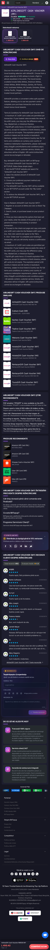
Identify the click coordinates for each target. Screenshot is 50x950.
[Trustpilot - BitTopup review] (25, 918)
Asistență (7, 827)
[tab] (10, 59)
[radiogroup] (13, 572)
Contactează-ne (9, 830)
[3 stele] (13, 693)
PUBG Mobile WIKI (10, 811)
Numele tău (8, 681)
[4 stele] (17, 693)
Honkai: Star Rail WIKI (11, 805)
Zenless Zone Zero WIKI (12, 808)
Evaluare (7, 690)
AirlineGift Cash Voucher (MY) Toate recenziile (24, 662)
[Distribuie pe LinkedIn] (26, 546)
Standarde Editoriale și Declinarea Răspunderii (19, 862)
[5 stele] (21, 693)
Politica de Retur (9, 840)
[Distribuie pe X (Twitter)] (10, 546)
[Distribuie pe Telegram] (21, 546)
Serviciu (7, 856)
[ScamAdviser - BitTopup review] (16, 913)
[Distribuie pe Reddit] (31, 546)
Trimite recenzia (39, 712)
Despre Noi (7, 824)
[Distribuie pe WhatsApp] (16, 546)
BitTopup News (9, 814)
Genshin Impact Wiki (10, 802)
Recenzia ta (8, 697)
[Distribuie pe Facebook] (5, 546)
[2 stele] (9, 693)
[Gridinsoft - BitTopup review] (33, 913)
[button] (25, 797)
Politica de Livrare (10, 843)
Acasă (4, 7)
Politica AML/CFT (10, 846)
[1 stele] (5, 693)
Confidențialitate (9, 859)
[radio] (10, 572)
